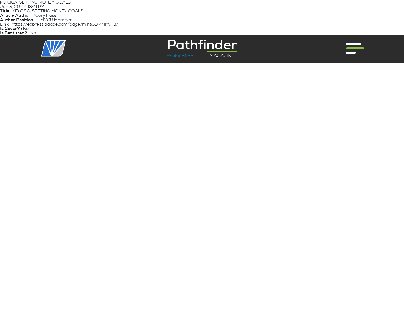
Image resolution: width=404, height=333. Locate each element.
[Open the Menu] (355, 48)
